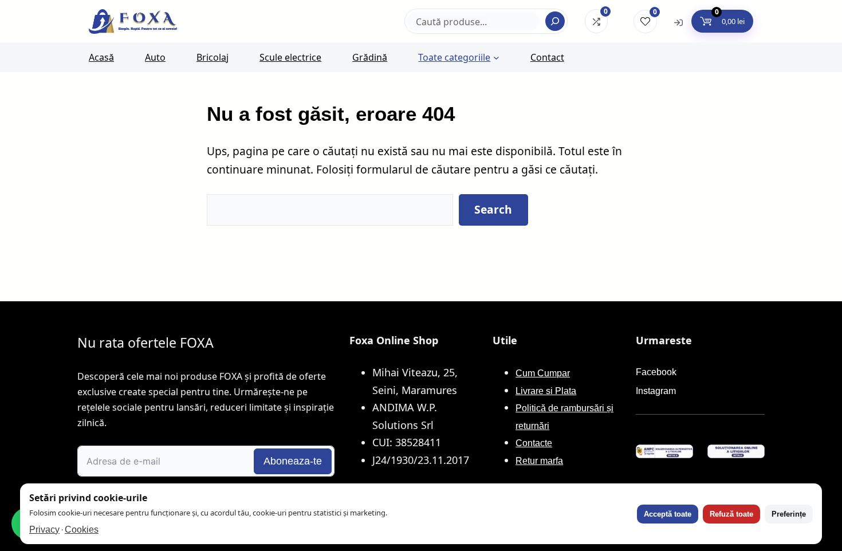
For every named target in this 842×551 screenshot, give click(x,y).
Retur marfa (539, 461)
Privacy (44, 529)
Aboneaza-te (292, 461)
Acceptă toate (667, 514)
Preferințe (789, 514)
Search (493, 209)
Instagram (656, 391)
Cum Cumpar (543, 373)
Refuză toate (731, 514)
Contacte (534, 443)
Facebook (656, 372)
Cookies (82, 529)
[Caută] (555, 21)
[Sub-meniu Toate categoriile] (496, 57)
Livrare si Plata (546, 391)
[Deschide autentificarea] (678, 21)
